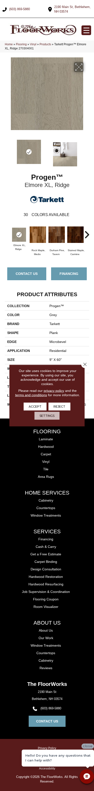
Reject (59, 406)
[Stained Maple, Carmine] (75, 234)
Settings (47, 416)
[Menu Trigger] (86, 30)
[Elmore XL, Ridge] (19, 234)
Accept (35, 406)
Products (45, 44)
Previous (7, 151)
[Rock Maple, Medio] (37, 234)
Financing (69, 274)
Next (86, 151)
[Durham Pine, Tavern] (56, 234)
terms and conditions (31, 395)
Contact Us (27, 274)
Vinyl (33, 44)
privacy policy (54, 391)
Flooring (21, 44)
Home (9, 44)
